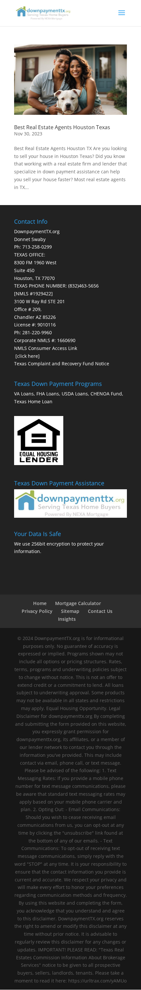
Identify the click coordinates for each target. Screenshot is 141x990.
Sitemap (70, 611)
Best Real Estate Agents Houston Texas (62, 127)
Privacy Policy (37, 611)
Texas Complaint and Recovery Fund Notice (61, 363)
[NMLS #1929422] (33, 293)
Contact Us (100, 611)
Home (40, 603)
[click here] (27, 356)
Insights (67, 619)
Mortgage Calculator (78, 603)
